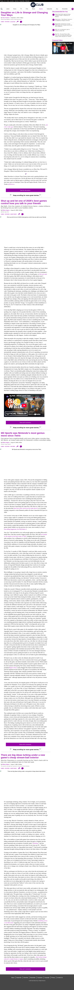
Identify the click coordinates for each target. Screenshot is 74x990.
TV (21, 8)
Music (33, 8)
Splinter (17, 1)
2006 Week (12, 446)
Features (7, 21)
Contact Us (60, 977)
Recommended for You (60, 11)
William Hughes (5, 210)
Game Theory (13, 214)
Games (41, 8)
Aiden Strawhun (5, 17)
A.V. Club (6, 1)
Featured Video (57, 40)
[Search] (1, 9)
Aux (57, 8)
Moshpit (27, 1)
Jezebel (12, 1)
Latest (7, 8)
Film (27, 8)
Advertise (25, 977)
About (12, 977)
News (14, 8)
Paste (1, 1)
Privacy (53, 977)
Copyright (46, 977)
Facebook (39, 977)
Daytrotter (22, 1)
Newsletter (65, 8)
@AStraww (11, 184)
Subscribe (49, 8)
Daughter (12, 21)
